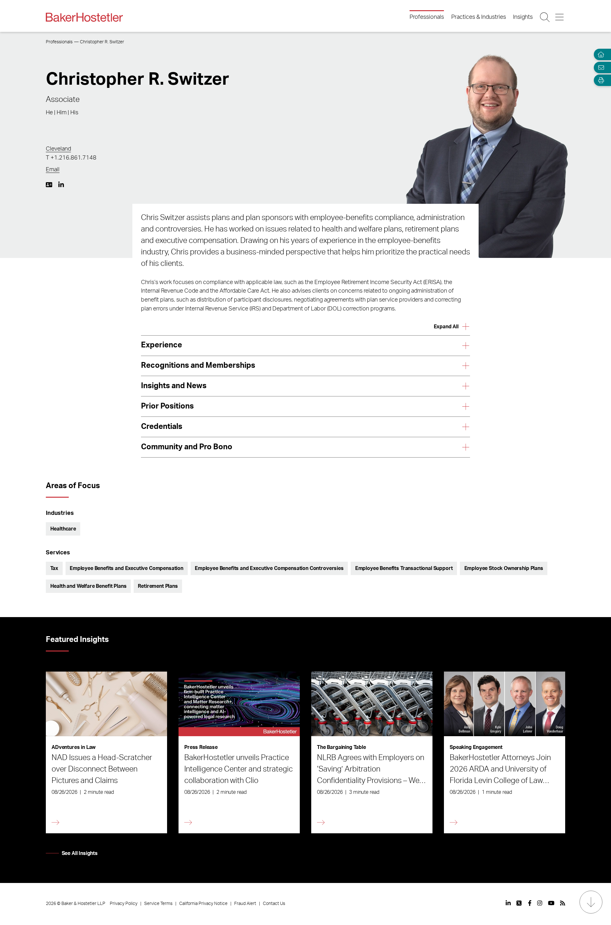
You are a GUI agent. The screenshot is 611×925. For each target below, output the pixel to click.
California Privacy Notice (203, 903)
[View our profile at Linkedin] (508, 903)
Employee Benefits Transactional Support (404, 568)
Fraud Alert (245, 903)
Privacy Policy (123, 903)
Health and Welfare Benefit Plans (88, 586)
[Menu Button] (560, 17)
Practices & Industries (478, 17)
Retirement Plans (158, 586)
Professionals (427, 17)
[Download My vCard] (49, 184)
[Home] (599, 54)
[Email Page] (599, 67)
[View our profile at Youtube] (551, 903)
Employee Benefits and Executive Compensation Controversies (269, 568)
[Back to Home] (84, 17)
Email (53, 170)
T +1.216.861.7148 (71, 158)
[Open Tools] (599, 80)
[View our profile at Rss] (562, 903)
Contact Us (274, 903)
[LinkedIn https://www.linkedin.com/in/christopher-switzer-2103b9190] (61, 184)
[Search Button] (545, 17)
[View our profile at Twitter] (519, 903)
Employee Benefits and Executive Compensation (126, 568)
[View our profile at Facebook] (529, 903)
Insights (523, 17)
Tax (54, 568)
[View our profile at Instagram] (539, 903)
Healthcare (63, 528)
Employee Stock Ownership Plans (503, 568)
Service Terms (158, 903)
